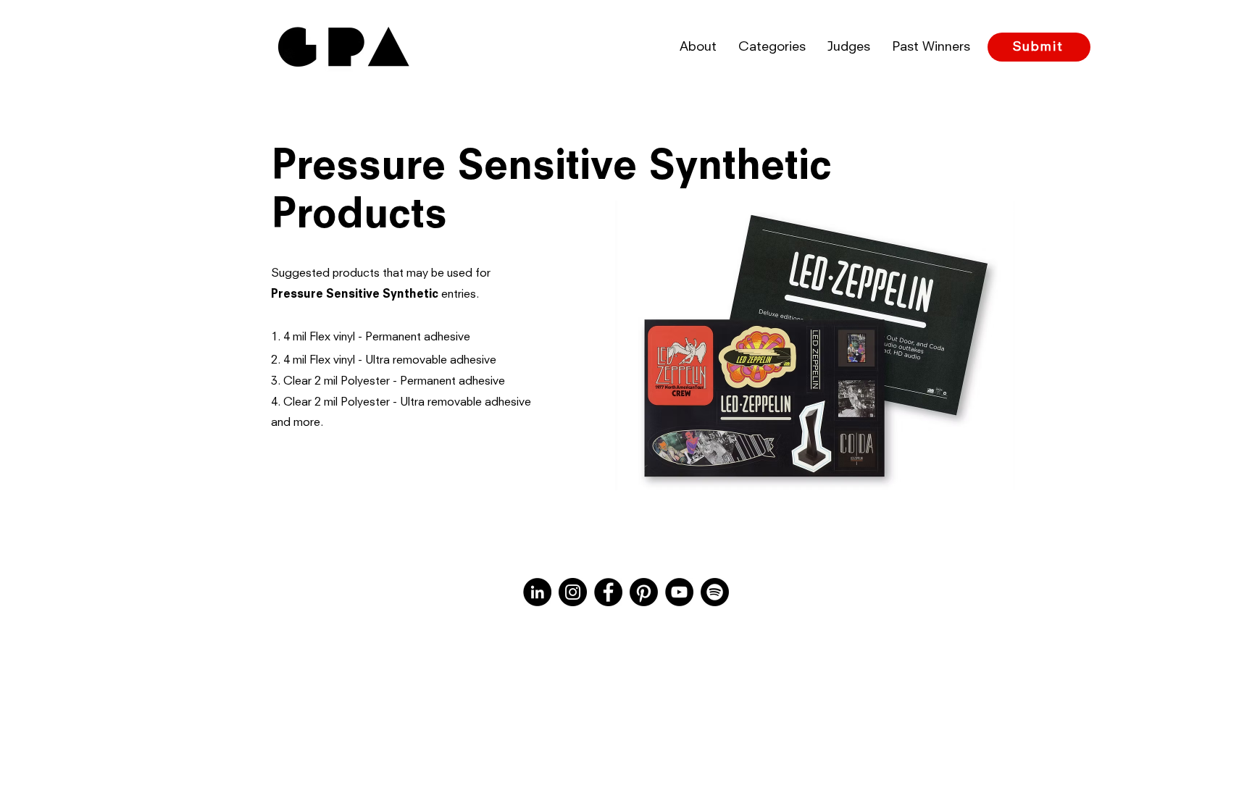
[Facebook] (608, 592)
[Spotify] (715, 592)
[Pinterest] (644, 592)
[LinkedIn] (537, 592)
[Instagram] (573, 592)
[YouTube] (679, 592)
